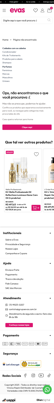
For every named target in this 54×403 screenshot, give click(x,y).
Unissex (6, 81)
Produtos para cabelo (12, 59)
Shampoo (6, 62)
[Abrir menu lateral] (4, 10)
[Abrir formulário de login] (42, 10)
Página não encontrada (25, 39)
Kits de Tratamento (11, 55)
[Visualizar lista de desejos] (35, 10)
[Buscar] (49, 20)
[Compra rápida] (36, 208)
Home (5, 39)
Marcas (5, 74)
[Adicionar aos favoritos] (36, 154)
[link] (28, 240)
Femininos (7, 70)
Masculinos (7, 77)
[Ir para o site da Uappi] (8, 400)
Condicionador (9, 52)
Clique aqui (27, 127)
